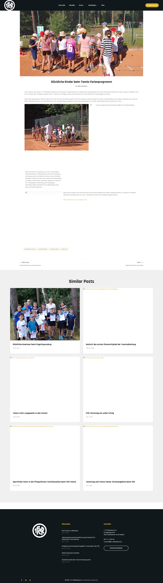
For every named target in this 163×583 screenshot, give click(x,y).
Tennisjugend (54, 249)
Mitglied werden (152, 5)
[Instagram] (30, 580)
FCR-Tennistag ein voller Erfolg (100, 413)
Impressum (94, 580)
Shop (102, 5)
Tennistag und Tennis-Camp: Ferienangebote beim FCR (110, 481)
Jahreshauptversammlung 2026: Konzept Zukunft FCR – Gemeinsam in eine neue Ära (79, 538)
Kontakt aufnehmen (116, 548)
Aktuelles (72, 5)
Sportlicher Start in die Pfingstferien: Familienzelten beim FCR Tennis (44, 481)
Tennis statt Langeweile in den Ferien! (30, 413)
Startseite (62, 5)
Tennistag (64, 249)
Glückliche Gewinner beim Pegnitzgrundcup (32, 344)
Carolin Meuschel (82, 86)
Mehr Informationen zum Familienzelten (75, 200)
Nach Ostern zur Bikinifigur (70, 530)
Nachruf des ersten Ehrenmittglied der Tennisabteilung (111, 344)
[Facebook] (21, 580)
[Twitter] (26, 580)
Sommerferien (42, 249)
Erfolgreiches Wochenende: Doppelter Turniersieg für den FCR (80, 546)
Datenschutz (87, 580)
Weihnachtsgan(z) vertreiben (134, 264)
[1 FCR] (9, 5)
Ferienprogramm (29, 249)
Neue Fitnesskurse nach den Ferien (30, 264)
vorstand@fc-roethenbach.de (113, 541)
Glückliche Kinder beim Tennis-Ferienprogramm (76, 559)
